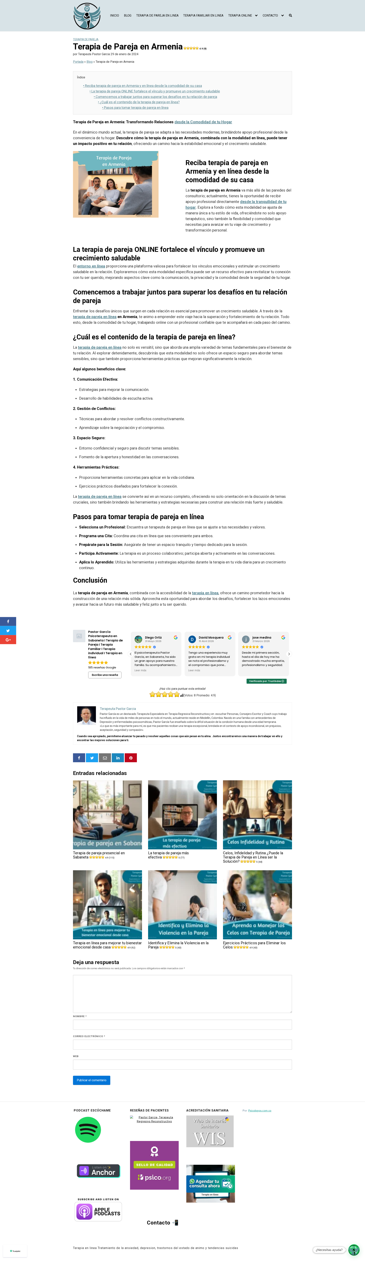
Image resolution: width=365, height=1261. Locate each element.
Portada (78, 62)
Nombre (80, 1016)
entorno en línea (91, 266)
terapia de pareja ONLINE (120, 250)
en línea (230, 171)
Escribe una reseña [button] (105, 675)
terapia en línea (205, 593)
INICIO (114, 15)
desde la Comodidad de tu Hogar (203, 122)
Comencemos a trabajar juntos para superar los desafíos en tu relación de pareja (155, 97)
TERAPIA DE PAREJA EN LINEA (157, 15)
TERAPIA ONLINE (240, 15)
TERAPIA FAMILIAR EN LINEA (203, 15)
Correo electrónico (89, 1036)
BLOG (127, 15)
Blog (89, 62)
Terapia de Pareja (85, 39)
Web (76, 1056)
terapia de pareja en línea (95, 316)
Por (257, 1110)
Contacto (158, 1223)
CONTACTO (270, 15)
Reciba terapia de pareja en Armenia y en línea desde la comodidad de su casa (142, 86)
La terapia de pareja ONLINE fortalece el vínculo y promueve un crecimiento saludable (155, 91)
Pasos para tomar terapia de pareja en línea (135, 108)
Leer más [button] (140, 670)
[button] (289, 654)
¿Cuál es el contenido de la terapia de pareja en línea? (139, 102)
